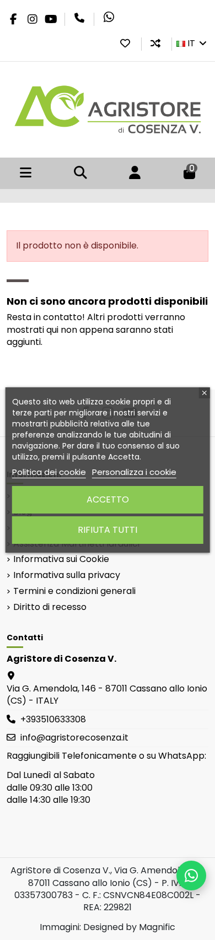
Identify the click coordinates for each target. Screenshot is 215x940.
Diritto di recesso (50, 607)
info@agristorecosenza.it (74, 737)
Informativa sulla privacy (66, 575)
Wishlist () (125, 43)
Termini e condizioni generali (74, 591)
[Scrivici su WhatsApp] (191, 875)
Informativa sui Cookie (61, 559)
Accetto (108, 499)
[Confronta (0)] (155, 43)
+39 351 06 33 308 (79, 18)
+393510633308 (53, 719)
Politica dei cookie (49, 472)
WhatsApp (108, 17)
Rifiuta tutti (107, 529)
